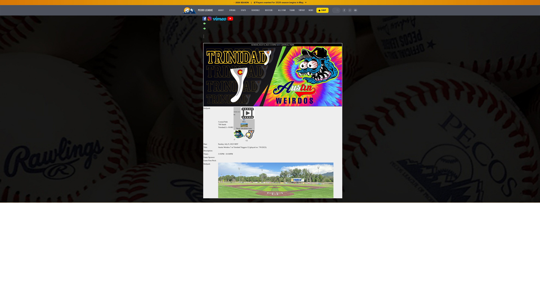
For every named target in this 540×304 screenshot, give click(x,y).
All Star (282, 10)
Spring (232, 10)
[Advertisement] (255, 36)
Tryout (302, 10)
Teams (292, 10)
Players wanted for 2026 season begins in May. (280, 2)
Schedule (255, 10)
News (311, 10)
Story (238, 128)
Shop (323, 10)
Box (244, 122)
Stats (243, 10)
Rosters (269, 10)
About (221, 10)
